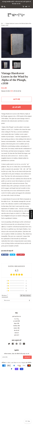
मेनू (4, 6)
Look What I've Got (16, 362)
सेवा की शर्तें (16, 330)
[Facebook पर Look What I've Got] (13, 344)
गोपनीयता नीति (16, 325)
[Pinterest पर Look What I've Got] (17, 344)
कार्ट (26, 6)
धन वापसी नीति (16, 321)
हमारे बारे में (16, 335)
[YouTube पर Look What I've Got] (24, 344)
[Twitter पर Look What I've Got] (9, 344)
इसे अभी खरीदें (16, 107)
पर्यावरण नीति (16, 328)
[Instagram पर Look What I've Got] (20, 344)
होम (2, 23)
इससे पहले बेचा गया (16, 316)
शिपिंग (11, 91)
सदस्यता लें (27, 357)
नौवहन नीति (16, 323)
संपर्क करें (17, 333)
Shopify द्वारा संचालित (26, 362)
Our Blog (16, 319)
